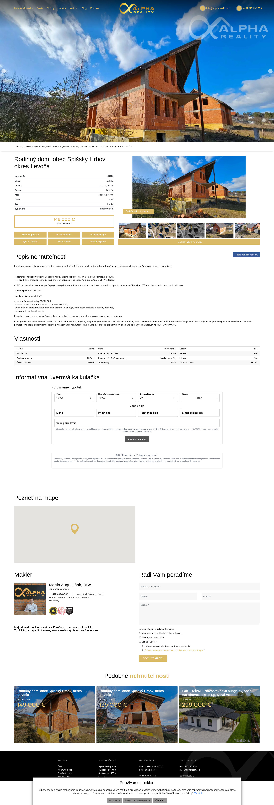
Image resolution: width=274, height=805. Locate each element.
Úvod (19, 147)
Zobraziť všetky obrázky (190, 242)
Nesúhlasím (114, 801)
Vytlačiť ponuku (30, 241)
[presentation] (3, 71)
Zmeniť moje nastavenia (137, 801)
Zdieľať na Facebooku (247, 254)
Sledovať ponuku (30, 234)
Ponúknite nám (65, 773)
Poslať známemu (64, 234)
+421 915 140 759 (59, 594)
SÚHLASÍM (159, 801)
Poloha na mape (98, 234)
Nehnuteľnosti (65, 769)
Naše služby (63, 776)
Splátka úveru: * (64, 223)
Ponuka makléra (57, 597)
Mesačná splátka (97, 241)
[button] (23, 8)
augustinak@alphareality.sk (90, 594)
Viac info (198, 793)
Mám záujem (64, 241)
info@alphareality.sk (190, 769)
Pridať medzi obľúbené (137, 211)
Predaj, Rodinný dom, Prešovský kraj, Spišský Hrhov (51, 147)
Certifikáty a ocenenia (78, 597)
